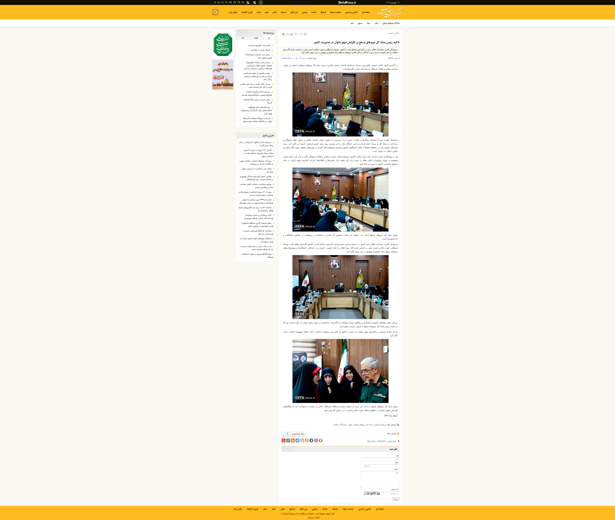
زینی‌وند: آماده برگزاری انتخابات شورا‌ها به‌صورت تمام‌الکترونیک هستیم (257, 93)
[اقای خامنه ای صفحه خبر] (222, 44)
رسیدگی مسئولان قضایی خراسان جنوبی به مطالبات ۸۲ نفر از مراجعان (256, 162)
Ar (215, 2)
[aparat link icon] (316, 440)
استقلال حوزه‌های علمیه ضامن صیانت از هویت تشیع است (256, 240)
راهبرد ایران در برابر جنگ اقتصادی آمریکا (257, 101)
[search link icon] (288, 440)
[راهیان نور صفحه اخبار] (222, 74)
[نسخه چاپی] (284, 34)
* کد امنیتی (395, 489)
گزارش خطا (392, 433)
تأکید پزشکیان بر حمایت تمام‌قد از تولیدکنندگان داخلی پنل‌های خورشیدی (258, 216)
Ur (222, 2)
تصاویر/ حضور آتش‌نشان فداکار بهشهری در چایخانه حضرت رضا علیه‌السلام (256, 178)
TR (238, 2)
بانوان (350, 424)
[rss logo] (248, 3)
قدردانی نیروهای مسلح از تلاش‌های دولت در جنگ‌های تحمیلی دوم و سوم (257, 119)
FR (234, 2)
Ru (243, 2)
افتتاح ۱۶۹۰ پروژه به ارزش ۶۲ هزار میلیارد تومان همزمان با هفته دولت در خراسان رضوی (258, 153)
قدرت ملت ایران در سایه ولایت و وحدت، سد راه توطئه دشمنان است (256, 247)
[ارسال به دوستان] (288, 34)
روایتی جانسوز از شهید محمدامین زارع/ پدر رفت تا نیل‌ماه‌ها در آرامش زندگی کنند (258, 76)
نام (398, 456)
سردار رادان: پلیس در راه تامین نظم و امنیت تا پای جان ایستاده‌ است (256, 85)
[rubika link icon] (321, 440)
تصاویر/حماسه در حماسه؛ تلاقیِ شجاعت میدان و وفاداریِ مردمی (256, 185)
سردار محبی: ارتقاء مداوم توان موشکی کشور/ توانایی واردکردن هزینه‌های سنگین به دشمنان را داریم (258, 65)
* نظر (396, 469)
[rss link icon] (293, 440)
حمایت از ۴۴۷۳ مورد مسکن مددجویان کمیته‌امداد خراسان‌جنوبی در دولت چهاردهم (256, 201)
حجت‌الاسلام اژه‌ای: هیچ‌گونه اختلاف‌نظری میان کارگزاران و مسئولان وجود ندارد (256, 110)
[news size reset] (300, 34)
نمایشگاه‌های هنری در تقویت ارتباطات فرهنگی (257, 255)
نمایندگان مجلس (340, 424)
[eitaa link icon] (307, 440)
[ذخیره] (292, 34)
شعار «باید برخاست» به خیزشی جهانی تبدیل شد (257, 170)
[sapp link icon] (311, 440)
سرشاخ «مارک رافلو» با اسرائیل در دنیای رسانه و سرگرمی (256, 143)
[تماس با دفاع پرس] (255, 2)
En (218, 2)
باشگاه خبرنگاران (300, 2)
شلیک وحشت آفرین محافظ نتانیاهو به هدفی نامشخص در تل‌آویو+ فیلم (257, 224)
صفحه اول (380, 509)
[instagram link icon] (302, 440)
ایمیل (397, 462)
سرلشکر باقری (380, 424)
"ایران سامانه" (301, 517)
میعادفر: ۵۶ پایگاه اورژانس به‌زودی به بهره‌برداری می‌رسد (257, 232)
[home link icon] (283, 440)
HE (230, 2)
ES (226, 2)
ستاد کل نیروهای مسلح (363, 424)
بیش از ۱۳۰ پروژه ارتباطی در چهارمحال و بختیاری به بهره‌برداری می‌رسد (256, 193)
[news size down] (296, 34)
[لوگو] (389, 18)
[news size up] (305, 34)
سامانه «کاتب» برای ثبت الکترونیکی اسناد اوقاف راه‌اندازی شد (255, 209)
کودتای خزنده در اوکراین (260, 50)
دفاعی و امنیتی (393, 33)
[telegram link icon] (297, 440)
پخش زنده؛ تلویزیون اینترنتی (259, 45)
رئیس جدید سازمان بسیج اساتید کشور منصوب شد (258, 56)
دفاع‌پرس (366, 65)
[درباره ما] (261, 2)
